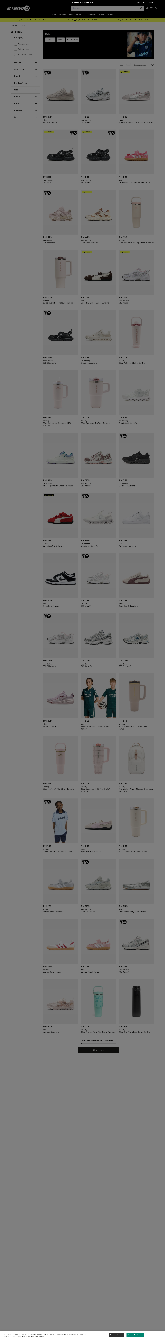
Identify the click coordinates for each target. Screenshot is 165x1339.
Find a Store (141, 2)
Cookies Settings (116, 1335)
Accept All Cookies (135, 1335)
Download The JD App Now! (82, 2)
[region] (82, 1335)
